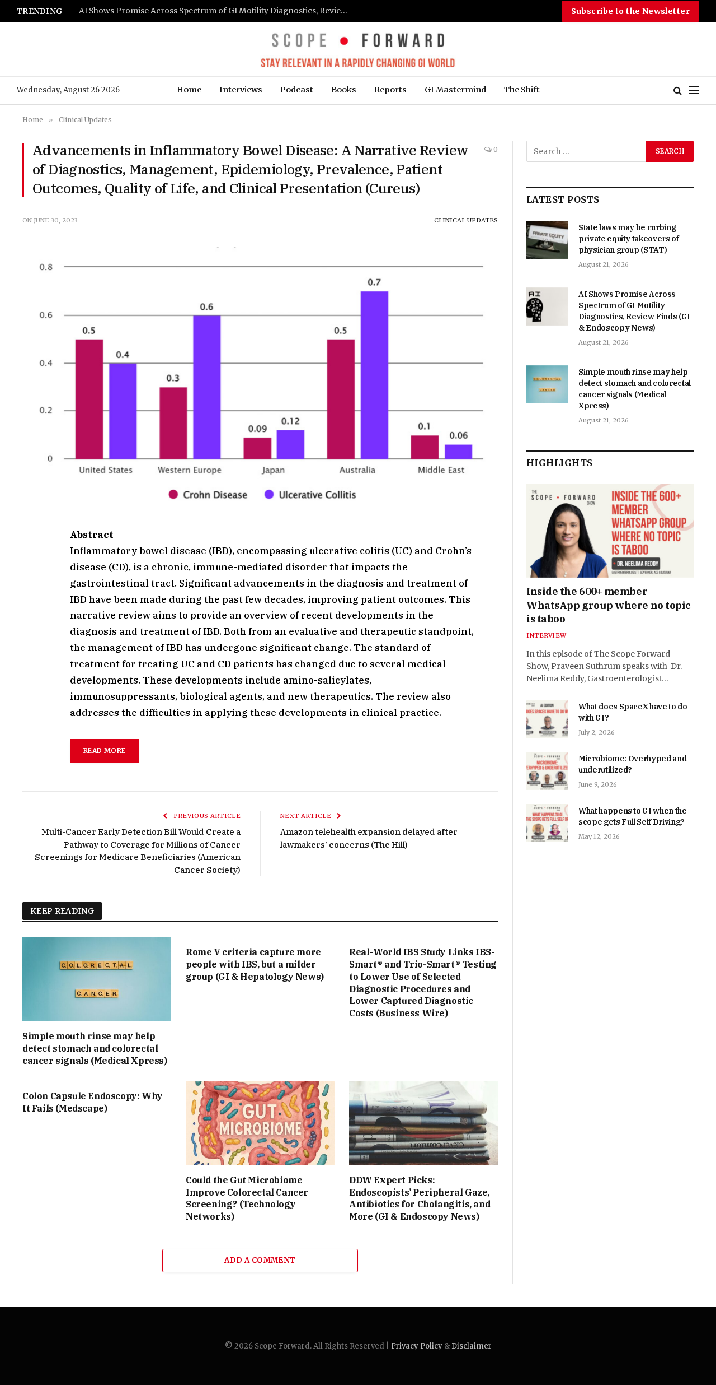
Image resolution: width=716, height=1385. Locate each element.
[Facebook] (33, 562)
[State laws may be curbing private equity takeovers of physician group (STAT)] (547, 240)
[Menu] (694, 90)
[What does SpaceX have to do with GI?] (547, 719)
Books (343, 90)
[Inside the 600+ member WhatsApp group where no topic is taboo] (610, 531)
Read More (104, 750)
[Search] (677, 90)
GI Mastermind (455, 90)
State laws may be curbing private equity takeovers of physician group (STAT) (628, 238)
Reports (390, 90)
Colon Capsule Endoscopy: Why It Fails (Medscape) (92, 1102)
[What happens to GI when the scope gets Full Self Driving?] (547, 823)
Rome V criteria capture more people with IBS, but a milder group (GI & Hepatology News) (255, 964)
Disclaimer (471, 1346)
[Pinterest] (33, 639)
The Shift (522, 90)
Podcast (296, 90)
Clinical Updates (466, 220)
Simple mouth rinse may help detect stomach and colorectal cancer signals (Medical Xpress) (219, 11)
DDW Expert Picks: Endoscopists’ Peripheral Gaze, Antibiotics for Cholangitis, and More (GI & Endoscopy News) (419, 1198)
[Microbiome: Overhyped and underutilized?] (547, 771)
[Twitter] (33, 588)
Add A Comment (259, 1260)
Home (189, 90)
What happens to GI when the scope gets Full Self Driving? (632, 816)
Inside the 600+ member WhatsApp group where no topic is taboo (608, 605)
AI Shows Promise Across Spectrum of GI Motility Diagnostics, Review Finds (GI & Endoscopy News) (634, 311)
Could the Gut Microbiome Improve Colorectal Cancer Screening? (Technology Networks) (247, 1198)
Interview (546, 635)
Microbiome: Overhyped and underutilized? (632, 764)
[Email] (33, 665)
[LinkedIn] (33, 614)
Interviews (240, 90)
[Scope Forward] (357, 49)
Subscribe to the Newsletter (630, 11)
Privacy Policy (416, 1346)
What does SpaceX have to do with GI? (632, 712)
